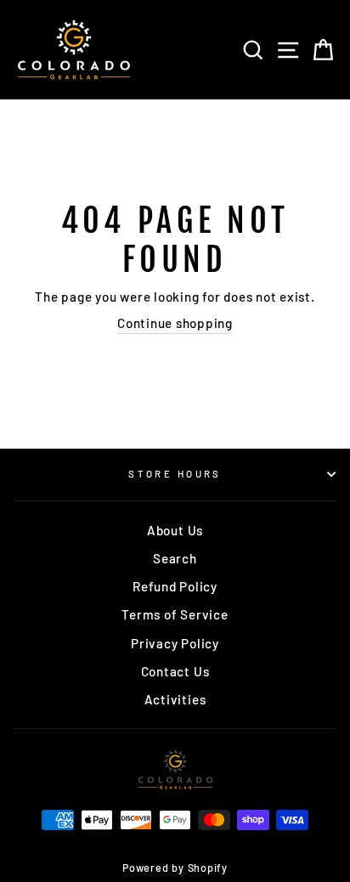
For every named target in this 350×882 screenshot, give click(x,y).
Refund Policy (175, 586)
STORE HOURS (175, 473)
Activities (175, 699)
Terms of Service (174, 614)
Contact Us (175, 671)
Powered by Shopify (175, 867)
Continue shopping (175, 323)
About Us (175, 530)
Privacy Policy (175, 643)
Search (175, 558)
